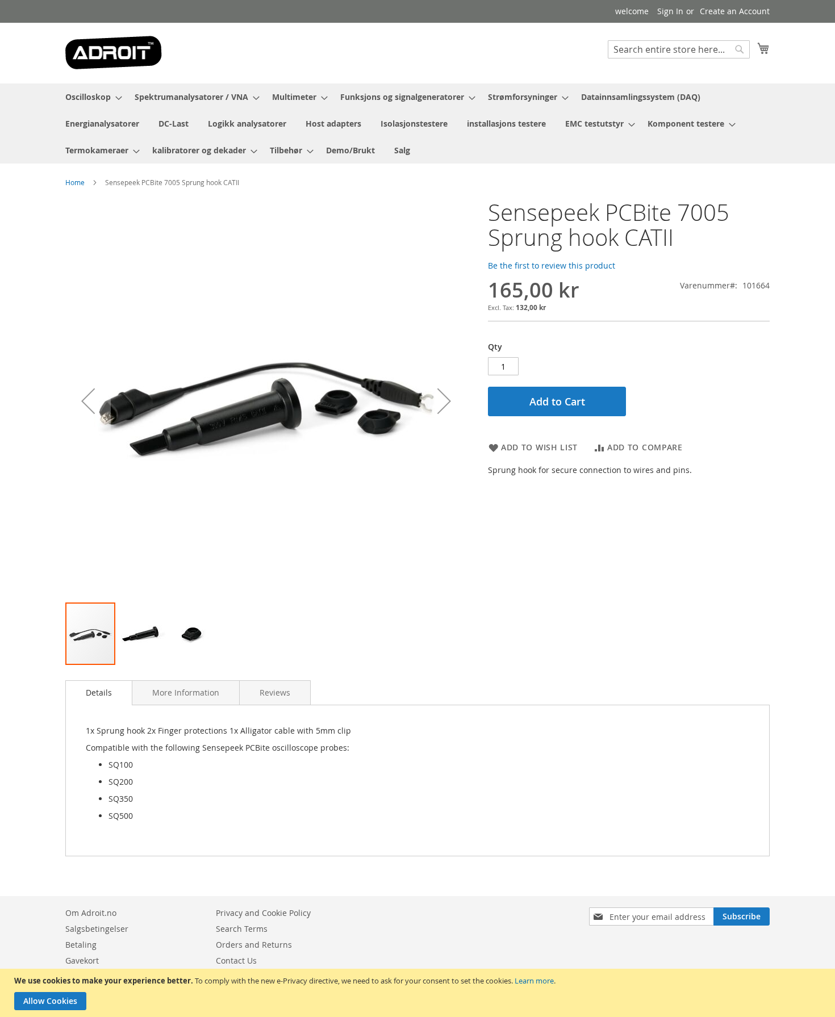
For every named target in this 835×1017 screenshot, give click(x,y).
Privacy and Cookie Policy (263, 912)
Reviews (275, 692)
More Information (185, 692)
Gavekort (82, 960)
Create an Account (735, 11)
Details (99, 692)
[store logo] (113, 52)
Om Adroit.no (90, 912)
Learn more (534, 981)
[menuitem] (90, 96)
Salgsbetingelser (96, 928)
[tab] (98, 692)
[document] (419, 993)
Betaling (81, 944)
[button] (88, 400)
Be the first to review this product (551, 265)
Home (75, 182)
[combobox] (679, 49)
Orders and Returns (254, 944)
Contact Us (236, 960)
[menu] (417, 123)
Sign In (670, 11)
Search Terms (242, 928)
